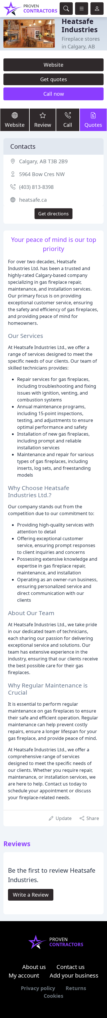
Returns (76, 988)
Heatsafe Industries (80, 25)
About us (34, 967)
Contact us (70, 967)
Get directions (53, 214)
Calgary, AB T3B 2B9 (43, 161)
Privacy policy (38, 988)
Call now (53, 93)
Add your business (74, 975)
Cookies (53, 995)
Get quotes (53, 79)
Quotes (93, 124)
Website (53, 64)
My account (24, 975)
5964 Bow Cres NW (42, 174)
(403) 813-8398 (36, 186)
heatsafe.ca (33, 199)
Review (42, 124)
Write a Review (31, 894)
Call (67, 124)
